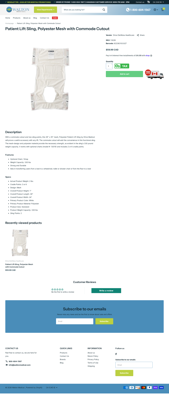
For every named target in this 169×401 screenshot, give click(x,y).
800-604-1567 (15, 361)
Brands (63, 359)
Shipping (91, 366)
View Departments (45, 10)
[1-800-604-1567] (138, 9)
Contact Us (44, 18)
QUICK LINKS (66, 348)
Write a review (106, 290)
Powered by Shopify (34, 387)
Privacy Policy (93, 359)
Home (7, 18)
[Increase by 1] (112, 62)
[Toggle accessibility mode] (148, 2)
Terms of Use (93, 363)
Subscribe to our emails (125, 360)
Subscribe (104, 321)
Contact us (140, 2)
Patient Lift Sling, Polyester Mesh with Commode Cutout (19, 265)
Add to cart (124, 74)
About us (26, 18)
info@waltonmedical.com (20, 365)
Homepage (9, 23)
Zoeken (103, 10)
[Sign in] (156, 9)
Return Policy (93, 356)
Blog (35, 18)
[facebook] (116, 354)
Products (16, 18)
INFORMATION (95, 348)
